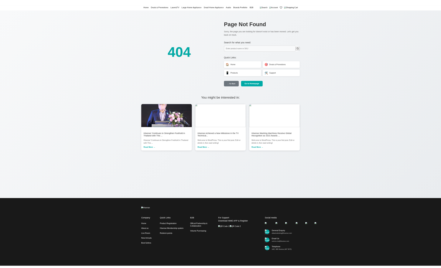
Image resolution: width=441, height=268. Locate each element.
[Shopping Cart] (291, 8)
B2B (251, 8)
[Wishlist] (281, 7)
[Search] (263, 8)
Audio (228, 8)
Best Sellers (146, 243)
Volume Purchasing (198, 231)
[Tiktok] (317, 224)
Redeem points (166, 233)
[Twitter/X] (279, 224)
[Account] (273, 8)
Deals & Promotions (159, 8)
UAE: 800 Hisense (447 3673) (281, 249)
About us (144, 228)
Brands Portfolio (240, 8)
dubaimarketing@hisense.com (282, 233)
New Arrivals (146, 238)
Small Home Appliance (214, 8)
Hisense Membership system (171, 228)
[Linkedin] (299, 224)
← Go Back (231, 84)
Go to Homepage (252, 84)
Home (146, 8)
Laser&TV (175, 8)
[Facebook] (269, 224)
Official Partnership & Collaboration (198, 224)
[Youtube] (308, 224)
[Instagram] (289, 224)
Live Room (145, 233)
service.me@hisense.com (280, 241)
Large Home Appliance (191, 8)
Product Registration (168, 223)
